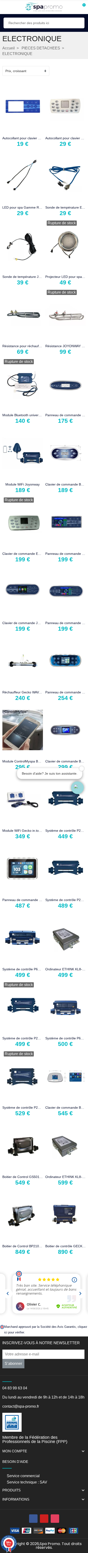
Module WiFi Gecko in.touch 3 (24, 830)
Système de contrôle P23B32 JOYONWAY (33, 1038)
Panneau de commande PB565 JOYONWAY (35, 900)
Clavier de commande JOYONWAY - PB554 (34, 623)
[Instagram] (55, 1518)
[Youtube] (44, 1518)
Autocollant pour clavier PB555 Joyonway (33, 138)
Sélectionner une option (51, 338)
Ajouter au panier (8, 130)
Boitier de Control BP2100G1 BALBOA (30, 1246)
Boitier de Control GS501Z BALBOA (28, 1177)
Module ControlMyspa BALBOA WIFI (29, 761)
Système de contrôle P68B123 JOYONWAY (34, 969)
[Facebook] (33, 1518)
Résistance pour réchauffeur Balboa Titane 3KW (38, 346)
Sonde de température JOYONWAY (28, 277)
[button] (77, 788)
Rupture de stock (51, 269)
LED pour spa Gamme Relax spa (26, 207)
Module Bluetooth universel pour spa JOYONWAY (39, 415)
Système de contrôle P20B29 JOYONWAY (33, 1107)
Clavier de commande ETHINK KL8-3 (30, 554)
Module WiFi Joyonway (22, 484)
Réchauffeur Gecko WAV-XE (23, 692)
